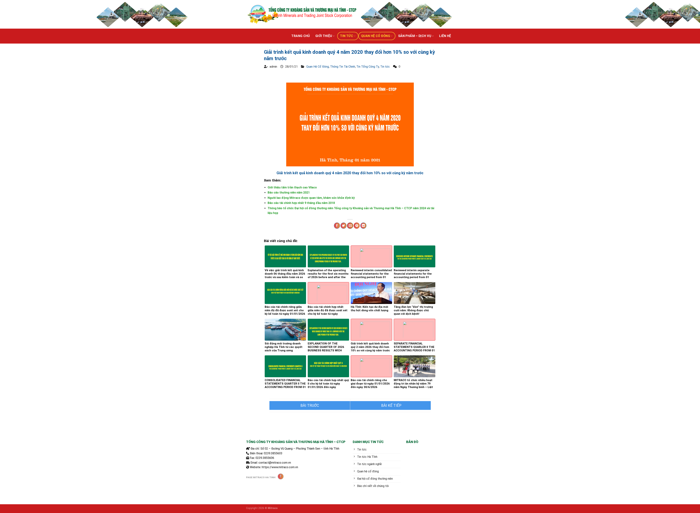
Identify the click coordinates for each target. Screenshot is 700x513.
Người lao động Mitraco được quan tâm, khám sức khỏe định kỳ (311, 198)
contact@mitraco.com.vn (274, 462)
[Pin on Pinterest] (357, 226)
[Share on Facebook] (337, 226)
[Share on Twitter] (344, 226)
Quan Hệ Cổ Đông (375, 36)
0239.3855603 (273, 453)
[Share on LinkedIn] (363, 226)
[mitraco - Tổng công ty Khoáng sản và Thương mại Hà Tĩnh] (301, 14)
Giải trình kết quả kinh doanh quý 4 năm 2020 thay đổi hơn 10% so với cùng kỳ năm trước (350, 173)
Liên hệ (445, 36)
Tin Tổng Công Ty (367, 66)
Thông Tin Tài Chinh (342, 66)
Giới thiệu (323, 36)
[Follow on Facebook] (281, 476)
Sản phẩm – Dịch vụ (414, 36)
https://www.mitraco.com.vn (280, 467)
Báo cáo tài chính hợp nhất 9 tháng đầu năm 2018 (301, 203)
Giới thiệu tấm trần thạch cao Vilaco (292, 187)
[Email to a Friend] (350, 226)
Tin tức (346, 36)
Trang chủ (300, 36)
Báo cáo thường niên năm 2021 (289, 192)
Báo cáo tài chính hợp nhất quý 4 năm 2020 (309, 405)
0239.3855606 (265, 458)
